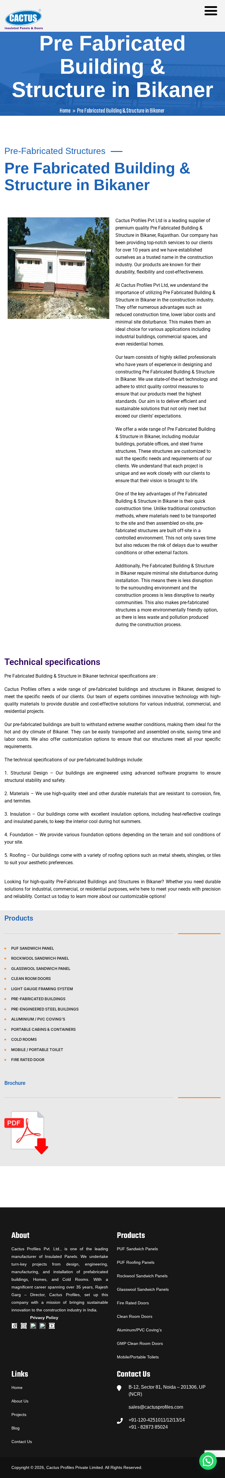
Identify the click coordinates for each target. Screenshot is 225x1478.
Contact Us (21, 1441)
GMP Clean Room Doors (140, 1343)
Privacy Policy (44, 1317)
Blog (15, 1428)
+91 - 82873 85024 (148, 1427)
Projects (18, 1414)
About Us (19, 1401)
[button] (208, 1461)
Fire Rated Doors (133, 1303)
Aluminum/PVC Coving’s (139, 1330)
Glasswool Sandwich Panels (143, 1289)
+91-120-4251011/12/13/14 (157, 1419)
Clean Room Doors (134, 1316)
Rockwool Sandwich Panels (142, 1275)
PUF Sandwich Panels (137, 1248)
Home (65, 110)
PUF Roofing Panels (135, 1262)
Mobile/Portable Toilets (138, 1357)
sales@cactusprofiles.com (156, 1407)
